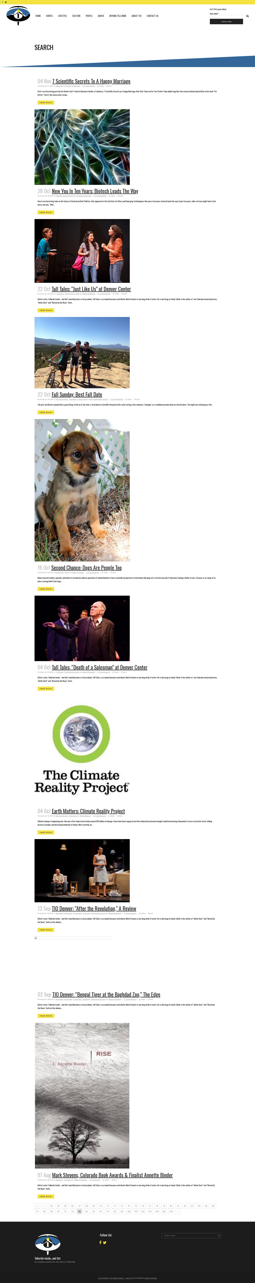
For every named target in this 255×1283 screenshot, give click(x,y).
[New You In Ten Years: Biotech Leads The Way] (94, 147)
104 (157, 1211)
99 (122, 1211)
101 (135, 1211)
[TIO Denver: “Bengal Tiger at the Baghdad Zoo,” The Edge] (94, 962)
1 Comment (94, 1180)
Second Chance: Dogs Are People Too (86, 567)
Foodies (72, 399)
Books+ (59, 1180)
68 (86, 1206)
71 (108, 1206)
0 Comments (88, 86)
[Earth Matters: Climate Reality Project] (94, 750)
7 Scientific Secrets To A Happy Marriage (91, 81)
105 (164, 1211)
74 (129, 1206)
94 (86, 1211)
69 (93, 1206)
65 (65, 1206)
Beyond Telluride (64, 913)
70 (101, 1206)
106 (171, 1211)
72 (115, 1206)
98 (115, 1211)
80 (171, 1206)
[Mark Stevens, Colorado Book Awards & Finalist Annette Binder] (94, 1095)
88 (44, 1211)
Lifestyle (82, 399)
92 (72, 1211)
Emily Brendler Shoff (98, 399)
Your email (214, 13)
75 (136, 1206)
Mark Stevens (89, 294)
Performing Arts (72, 294)
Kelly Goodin (78, 572)
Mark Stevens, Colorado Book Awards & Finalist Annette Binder (112, 1175)
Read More (46, 102)
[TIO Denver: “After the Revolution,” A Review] (94, 870)
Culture (60, 294)
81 (178, 1206)
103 (150, 1211)
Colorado (77, 913)
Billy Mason (85, 816)
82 (185, 1206)
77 (150, 1206)
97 (108, 1211)
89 (51, 1211)
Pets (67, 572)
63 (51, 1206)
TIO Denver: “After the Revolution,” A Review (94, 908)
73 (122, 1206)
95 (93, 1211)
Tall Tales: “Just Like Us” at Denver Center (91, 289)
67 (79, 1206)
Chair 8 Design (150, 1278)
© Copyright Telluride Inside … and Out (115, 1278)
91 (65, 1211)
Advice (59, 86)
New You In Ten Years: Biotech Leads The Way (95, 191)
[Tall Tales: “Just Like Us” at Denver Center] (94, 251)
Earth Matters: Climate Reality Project (88, 811)
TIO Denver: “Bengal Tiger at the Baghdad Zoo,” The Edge (106, 994)
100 (129, 1211)
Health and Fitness (65, 196)
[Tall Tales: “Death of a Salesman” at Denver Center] (94, 628)
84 (199, 1206)
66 (72, 1206)
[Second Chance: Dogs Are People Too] (94, 490)
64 (58, 1206)
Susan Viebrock (73, 86)
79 (164, 1206)
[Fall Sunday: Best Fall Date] (94, 352)
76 (143, 1206)
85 (206, 1206)
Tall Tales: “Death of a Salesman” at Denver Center (99, 667)
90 (58, 1211)
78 (157, 1206)
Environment (62, 399)
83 (192, 1206)
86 (213, 1206)
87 (37, 1211)
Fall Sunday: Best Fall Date (77, 394)
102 (143, 1211)
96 (100, 1211)
